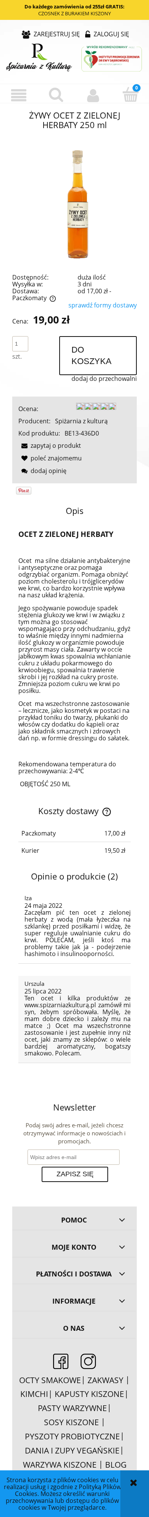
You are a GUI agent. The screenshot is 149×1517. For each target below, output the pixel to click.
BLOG (115, 1464)
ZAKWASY (106, 1380)
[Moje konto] (93, 95)
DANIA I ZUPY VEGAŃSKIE (72, 1450)
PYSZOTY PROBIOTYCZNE (72, 1436)
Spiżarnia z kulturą (81, 421)
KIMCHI (34, 1394)
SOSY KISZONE (72, 1422)
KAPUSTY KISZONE (89, 1394)
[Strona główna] (74, 58)
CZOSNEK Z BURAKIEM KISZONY (74, 13)
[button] (18, 95)
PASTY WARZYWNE (72, 1408)
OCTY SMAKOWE (50, 1380)
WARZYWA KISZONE (60, 1464)
